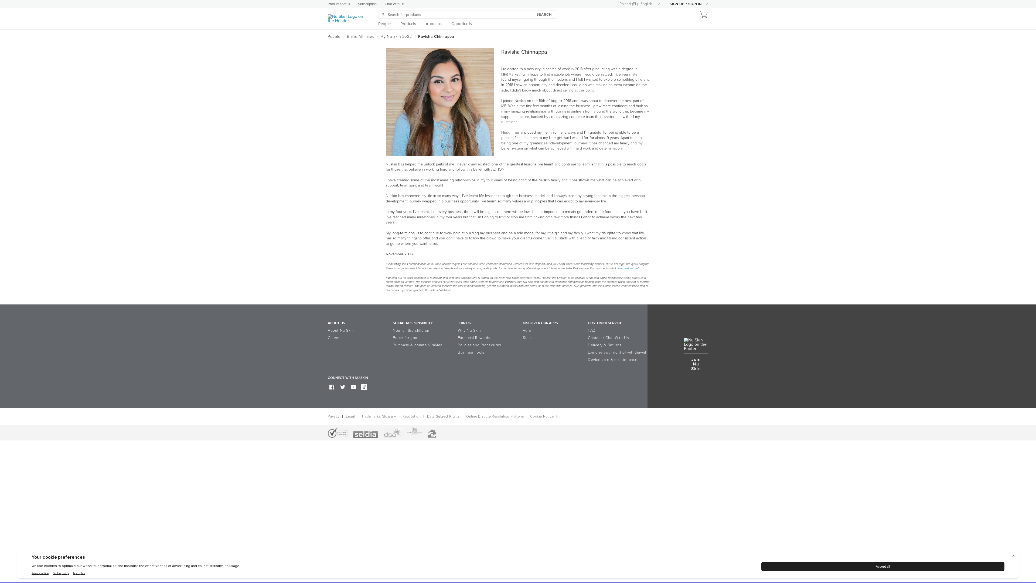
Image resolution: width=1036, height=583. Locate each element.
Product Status (339, 4)
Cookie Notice (542, 416)
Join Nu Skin (696, 364)
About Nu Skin (341, 330)
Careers (334, 337)
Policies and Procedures (479, 345)
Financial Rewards (474, 337)
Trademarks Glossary (379, 416)
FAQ (592, 330)
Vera (527, 330)
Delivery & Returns (604, 345)
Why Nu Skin (469, 330)
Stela (527, 337)
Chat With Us (394, 4)
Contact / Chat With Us (608, 337)
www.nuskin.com (627, 268)
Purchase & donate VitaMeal (418, 345)
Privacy (333, 416)
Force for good (406, 337)
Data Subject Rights (443, 416)
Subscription (367, 4)
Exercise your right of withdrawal (617, 352)
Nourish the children (411, 330)
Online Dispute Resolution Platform (495, 416)
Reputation (412, 416)
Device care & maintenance (613, 359)
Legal (350, 416)
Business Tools (471, 352)
